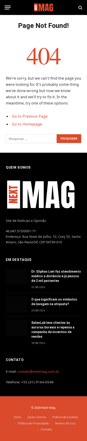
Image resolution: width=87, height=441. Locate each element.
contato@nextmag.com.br (38, 371)
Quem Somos (36, 417)
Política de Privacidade (33, 423)
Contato (46, 429)
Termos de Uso (65, 423)
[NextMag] (43, 7)
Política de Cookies (65, 417)
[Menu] (8, 7)
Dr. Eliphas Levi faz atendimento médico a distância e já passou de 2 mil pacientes (56, 276)
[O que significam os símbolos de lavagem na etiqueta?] (16, 305)
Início (17, 417)
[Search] (79, 7)
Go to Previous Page (30, 116)
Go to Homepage (27, 124)
